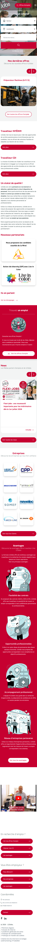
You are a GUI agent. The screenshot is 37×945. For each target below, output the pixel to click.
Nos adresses (6, 900)
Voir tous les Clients (9, 534)
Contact (5, 912)
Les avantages (7, 855)
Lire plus (28, 430)
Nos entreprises (8, 879)
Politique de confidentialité (11, 934)
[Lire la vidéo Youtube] (18, 798)
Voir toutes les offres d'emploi (18, 114)
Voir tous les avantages (18, 760)
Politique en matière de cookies (13, 936)
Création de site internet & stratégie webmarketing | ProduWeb (13, 940)
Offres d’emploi (24, 5)
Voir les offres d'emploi (19, 354)
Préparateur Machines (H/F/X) (17, 81)
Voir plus (5, 174)
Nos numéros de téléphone (10, 903)
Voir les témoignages (7, 300)
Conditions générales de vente (12, 932)
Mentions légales (8, 928)
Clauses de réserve (8, 930)
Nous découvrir (8, 872)
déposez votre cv (19, 51)
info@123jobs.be (7, 906)
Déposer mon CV (8, 848)
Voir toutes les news (9, 440)
